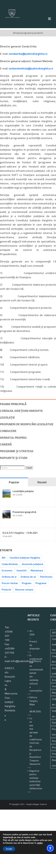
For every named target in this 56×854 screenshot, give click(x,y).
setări (40, 843)
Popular (14, 482)
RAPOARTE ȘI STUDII (13, 457)
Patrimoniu (46, 577)
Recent (42, 482)
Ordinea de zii (28, 577)
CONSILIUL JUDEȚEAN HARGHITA (21, 410)
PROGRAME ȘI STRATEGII (16, 451)
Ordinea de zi (9, 577)
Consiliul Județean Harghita (24, 557)
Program (26, 583)
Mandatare (37, 570)
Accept (9, 849)
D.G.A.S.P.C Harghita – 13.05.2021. (20, 533)
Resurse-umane (24, 589)
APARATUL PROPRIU (13, 437)
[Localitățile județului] (6, 491)
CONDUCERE (8, 430)
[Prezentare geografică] (6, 512)
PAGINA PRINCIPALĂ (13, 404)
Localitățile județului (23, 491)
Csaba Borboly (10, 564)
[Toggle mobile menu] (49, 18)
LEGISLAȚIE (7, 417)
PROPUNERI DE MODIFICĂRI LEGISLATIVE (27, 424)
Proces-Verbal (10, 583)
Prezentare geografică (24, 512)
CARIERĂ (6, 444)
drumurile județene (32, 564)
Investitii (22, 570)
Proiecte (6, 589)
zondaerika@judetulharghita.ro (28, 54)
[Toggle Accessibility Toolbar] (50, 848)
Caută (29, 468)
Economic (7, 570)
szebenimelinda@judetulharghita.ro (31, 68)
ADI (3, 557)
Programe (41, 583)
